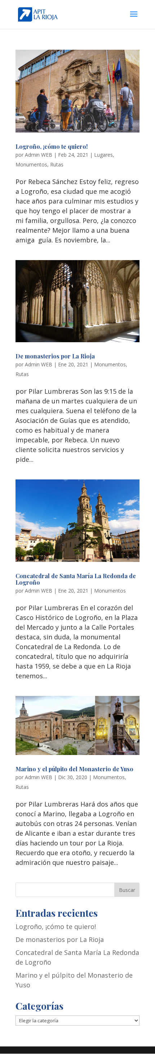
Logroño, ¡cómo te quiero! (51, 146)
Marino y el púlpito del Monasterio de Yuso (74, 769)
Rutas (56, 164)
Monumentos (31, 164)
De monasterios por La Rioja (55, 356)
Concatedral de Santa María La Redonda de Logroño (75, 579)
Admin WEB (38, 154)
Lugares (103, 154)
